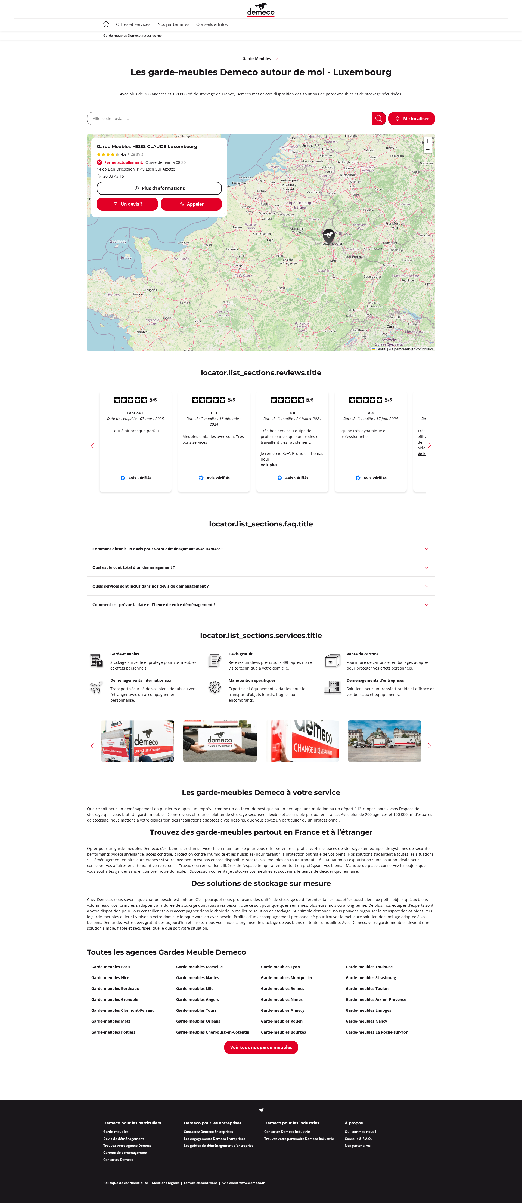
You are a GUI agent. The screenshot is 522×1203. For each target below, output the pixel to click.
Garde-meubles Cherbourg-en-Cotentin (212, 1032)
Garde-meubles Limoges (368, 1010)
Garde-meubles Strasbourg (371, 977)
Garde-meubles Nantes (197, 977)
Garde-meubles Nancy (366, 1021)
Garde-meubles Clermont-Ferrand (123, 1010)
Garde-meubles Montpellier (286, 977)
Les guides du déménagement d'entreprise (218, 1145)
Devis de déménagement (123, 1139)
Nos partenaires (173, 25)
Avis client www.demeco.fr (243, 1183)
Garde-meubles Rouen (282, 1021)
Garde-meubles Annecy (282, 1010)
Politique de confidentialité (125, 1183)
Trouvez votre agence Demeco (127, 1145)
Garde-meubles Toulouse (369, 966)
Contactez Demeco (118, 1160)
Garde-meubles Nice (110, 977)
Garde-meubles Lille (194, 988)
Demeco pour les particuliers (132, 1123)
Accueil (106, 24)
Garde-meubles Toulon (367, 988)
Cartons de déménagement (125, 1152)
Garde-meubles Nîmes (282, 999)
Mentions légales (165, 1183)
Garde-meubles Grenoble (114, 999)
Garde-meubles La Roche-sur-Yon (377, 1032)
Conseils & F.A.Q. (358, 1139)
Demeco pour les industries (291, 1123)
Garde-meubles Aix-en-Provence (376, 999)
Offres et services (133, 25)
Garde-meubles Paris (110, 966)
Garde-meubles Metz (110, 1021)
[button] (330, 237)
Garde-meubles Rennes (282, 988)
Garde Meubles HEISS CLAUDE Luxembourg (147, 146)
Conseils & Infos (212, 25)
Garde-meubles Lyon (280, 966)
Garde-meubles (115, 1132)
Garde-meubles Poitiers (113, 1032)
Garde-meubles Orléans (198, 1021)
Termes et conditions (200, 1183)
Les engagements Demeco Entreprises (214, 1139)
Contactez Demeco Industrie (287, 1132)
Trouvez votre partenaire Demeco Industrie (299, 1139)
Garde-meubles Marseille (199, 966)
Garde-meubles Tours (196, 1010)
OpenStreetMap (403, 349)
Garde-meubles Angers (197, 999)
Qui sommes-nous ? (361, 1132)
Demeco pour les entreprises (212, 1123)
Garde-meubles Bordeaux (115, 988)
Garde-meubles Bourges (283, 1032)
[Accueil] (261, 9)
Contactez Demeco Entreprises (208, 1132)
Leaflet (380, 349)
